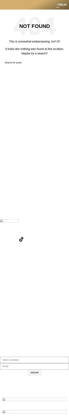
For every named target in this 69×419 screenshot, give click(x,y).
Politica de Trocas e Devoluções (21, 269)
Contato (7, 258)
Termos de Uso (11, 305)
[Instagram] (4, 239)
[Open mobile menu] (4, 5)
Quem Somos (10, 317)
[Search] (9, 5)
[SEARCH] (63, 62)
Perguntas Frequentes (15, 264)
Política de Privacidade (16, 311)
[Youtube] (13, 239)
